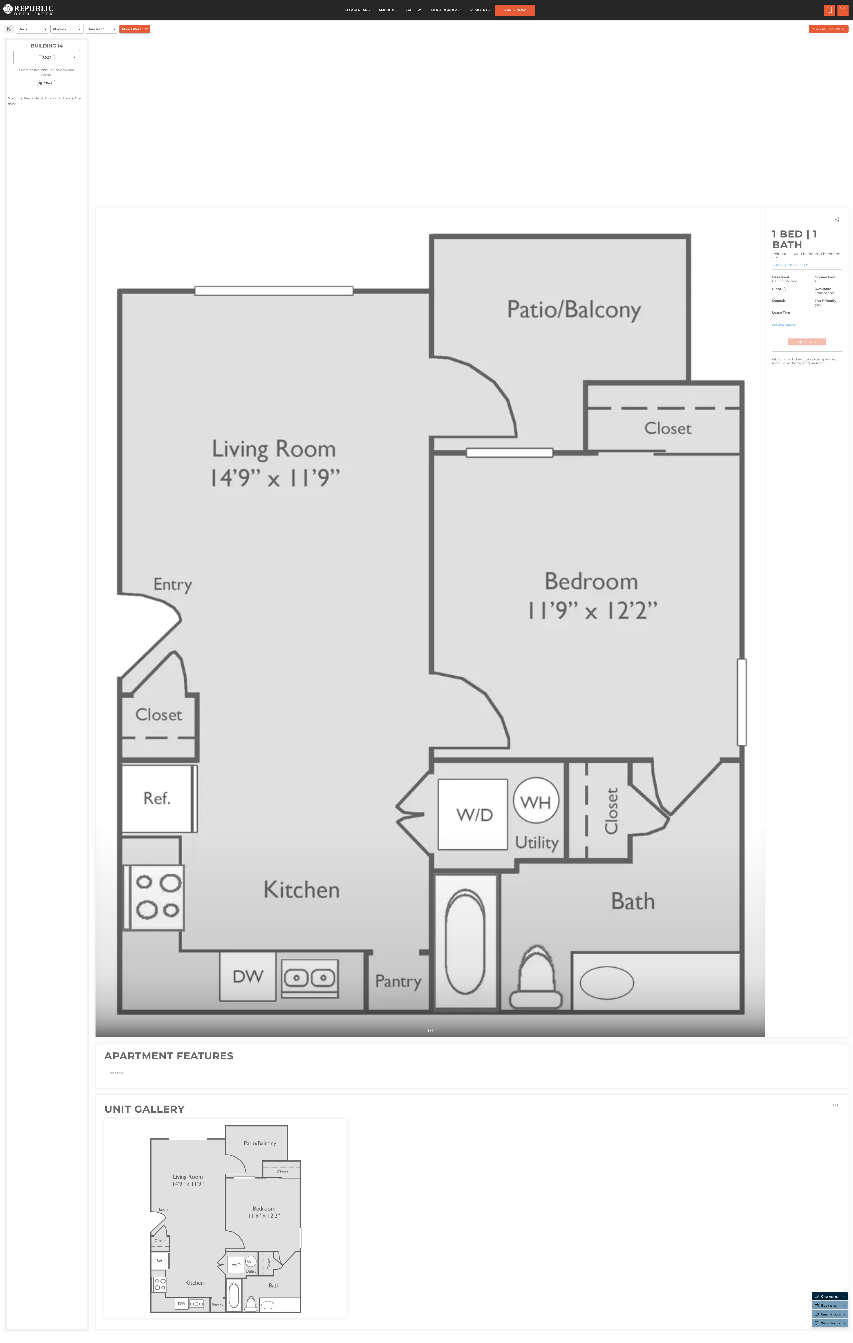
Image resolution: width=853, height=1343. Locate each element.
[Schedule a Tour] (843, 10)
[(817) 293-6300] (829, 10)
